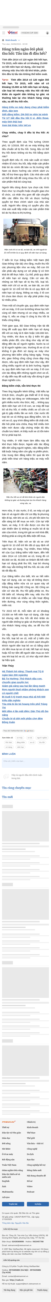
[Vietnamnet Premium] (9, 1123)
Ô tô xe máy (7, 1154)
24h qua (6, 1197)
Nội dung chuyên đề (36, 1176)
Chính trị (31, 1122)
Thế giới (31, 1138)
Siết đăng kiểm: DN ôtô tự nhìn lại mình (25, 114)
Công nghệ (32, 1149)
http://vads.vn (17, 1280)
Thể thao (31, 1133)
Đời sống (6, 1143)
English (5, 1181)
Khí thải (9, 742)
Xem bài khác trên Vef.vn (16, 125)
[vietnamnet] (13, 34)
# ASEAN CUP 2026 (30, 33)
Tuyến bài (13, 1204)
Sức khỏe (6, 1149)
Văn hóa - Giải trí (35, 1143)
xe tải (30, 738)
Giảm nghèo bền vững (12, 1170)
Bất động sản (8, 1159)
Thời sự (5, 1127)
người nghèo (42, 738)
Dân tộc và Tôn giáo (11, 1133)
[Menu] (3, 33)
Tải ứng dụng (9, 1290)
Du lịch (30, 1154)
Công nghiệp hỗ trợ (36, 1165)
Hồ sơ (29, 1181)
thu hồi (42, 742)
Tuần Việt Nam (9, 1165)
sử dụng (9, 747)
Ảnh (4, 1186)
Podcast (30, 1192)
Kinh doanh (11, 40)
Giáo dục (6, 1138)
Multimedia (7, 1192)
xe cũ (32, 742)
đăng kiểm (21, 742)
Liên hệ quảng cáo (11, 1260)
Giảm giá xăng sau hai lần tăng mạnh (23, 686)
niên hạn (20, 747)
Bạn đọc (31, 1159)
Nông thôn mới (34, 1170)
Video (30, 1186)
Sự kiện (38, 1204)
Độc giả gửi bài (26, 1290)
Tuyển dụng (42, 1290)
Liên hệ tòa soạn (10, 1229)
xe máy (20, 738)
